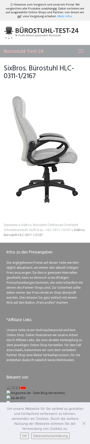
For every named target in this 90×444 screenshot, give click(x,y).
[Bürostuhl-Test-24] (45, 33)
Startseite (11, 225)
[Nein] (83, 423)
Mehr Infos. (65, 16)
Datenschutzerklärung (50, 436)
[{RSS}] (16, 398)
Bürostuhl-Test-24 (23, 51)
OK (24, 436)
